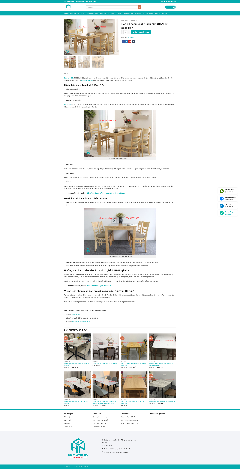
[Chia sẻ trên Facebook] (123, 41)
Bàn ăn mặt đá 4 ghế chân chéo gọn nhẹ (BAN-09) (76, 364)
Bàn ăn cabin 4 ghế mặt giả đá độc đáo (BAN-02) (132, 402)
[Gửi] (139, 7)
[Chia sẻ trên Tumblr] (133, 41)
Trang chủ (125, 21)
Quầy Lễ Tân (128, 13)
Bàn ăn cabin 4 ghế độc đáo (98, 286)
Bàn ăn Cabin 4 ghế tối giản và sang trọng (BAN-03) (133, 364)
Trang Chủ (68, 13)
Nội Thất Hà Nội (87, 80)
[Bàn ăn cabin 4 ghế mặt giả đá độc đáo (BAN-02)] (134, 384)
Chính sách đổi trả (99, 427)
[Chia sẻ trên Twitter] (126, 41)
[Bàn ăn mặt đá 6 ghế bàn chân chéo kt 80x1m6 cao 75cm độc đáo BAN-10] (106, 384)
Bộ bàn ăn (67, 104)
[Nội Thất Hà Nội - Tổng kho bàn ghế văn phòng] (73, 7)
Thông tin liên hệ (69, 427)
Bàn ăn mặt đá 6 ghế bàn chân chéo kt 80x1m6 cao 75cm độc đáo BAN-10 (104, 402)
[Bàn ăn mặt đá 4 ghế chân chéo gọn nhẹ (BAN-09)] (77, 346)
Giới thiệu (67, 417)
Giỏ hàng (67, 423)
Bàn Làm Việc (78, 13)
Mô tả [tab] (66, 73)
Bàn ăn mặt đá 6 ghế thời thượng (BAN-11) (105, 363)
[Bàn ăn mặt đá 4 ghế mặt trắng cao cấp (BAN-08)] (77, 384)
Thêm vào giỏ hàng (141, 32)
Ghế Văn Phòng (91, 13)
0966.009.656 (76, 315)
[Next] (115, 37)
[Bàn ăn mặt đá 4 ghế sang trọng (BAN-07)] (162, 384)
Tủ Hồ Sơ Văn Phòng (107, 13)
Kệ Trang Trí (139, 13)
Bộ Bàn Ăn (149, 13)
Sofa (119, 13)
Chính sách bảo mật (99, 423)
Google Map (229, 213)
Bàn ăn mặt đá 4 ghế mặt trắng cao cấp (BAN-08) (76, 402)
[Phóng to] (67, 52)
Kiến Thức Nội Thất (161, 13)
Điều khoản (68, 420)
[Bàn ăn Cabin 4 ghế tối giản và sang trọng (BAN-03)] (134, 346)
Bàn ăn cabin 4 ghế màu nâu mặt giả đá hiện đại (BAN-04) (161, 364)
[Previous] (67, 37)
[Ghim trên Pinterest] (129, 41)
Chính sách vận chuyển (100, 420)
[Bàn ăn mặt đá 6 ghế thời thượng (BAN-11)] (106, 346)
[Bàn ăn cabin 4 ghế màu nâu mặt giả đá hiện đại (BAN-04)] (162, 346)
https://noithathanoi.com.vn (81, 321)
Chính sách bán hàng (100, 417)
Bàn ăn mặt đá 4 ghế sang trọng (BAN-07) (162, 401)
